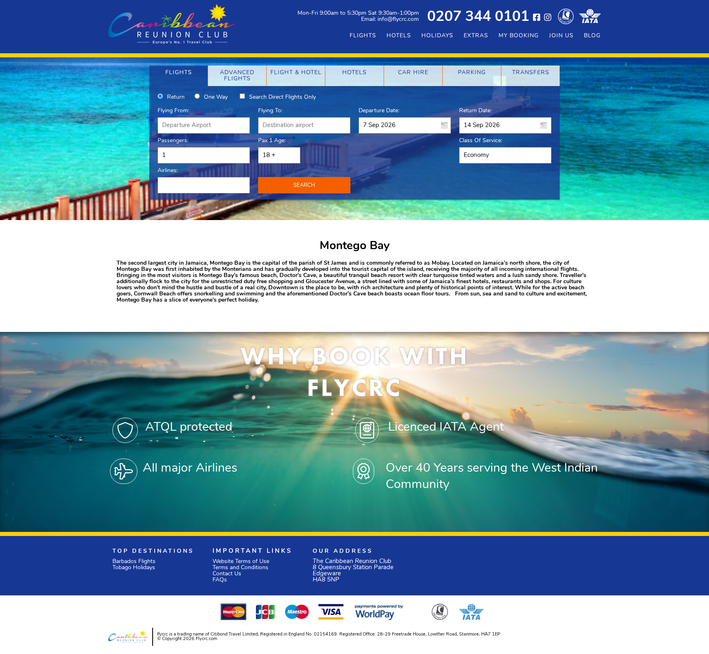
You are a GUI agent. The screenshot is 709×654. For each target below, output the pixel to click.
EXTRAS (476, 36)
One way (216, 97)
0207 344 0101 (478, 17)
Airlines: (168, 171)
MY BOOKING (519, 36)
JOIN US (561, 36)
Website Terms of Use (241, 562)
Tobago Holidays (133, 568)
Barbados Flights (134, 562)
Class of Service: (480, 141)
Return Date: (475, 111)
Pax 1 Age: (272, 141)
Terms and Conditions (240, 568)
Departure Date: (379, 111)
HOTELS (399, 36)
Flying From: (173, 111)
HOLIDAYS (437, 36)
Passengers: (173, 141)
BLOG (592, 36)
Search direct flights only (282, 97)
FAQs (220, 580)
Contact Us (227, 574)
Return (176, 97)
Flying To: (270, 111)
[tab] (178, 76)
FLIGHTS (363, 36)
